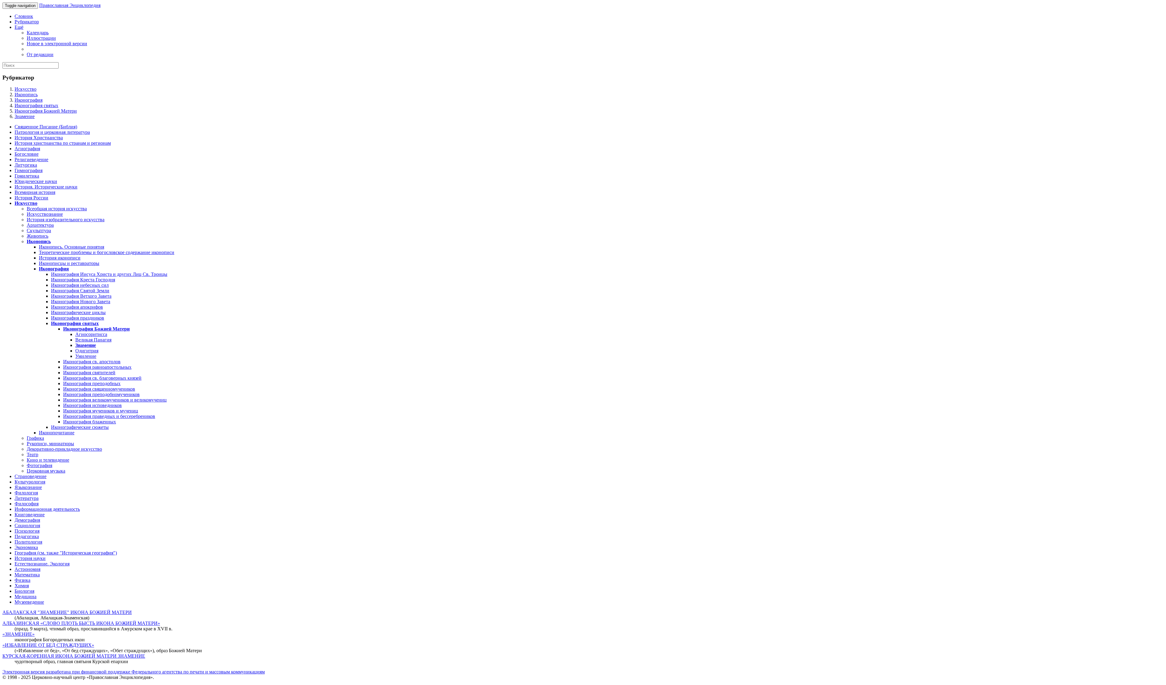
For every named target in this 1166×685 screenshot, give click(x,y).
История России (31, 197)
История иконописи (59, 257)
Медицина (25, 596)
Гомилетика (27, 175)
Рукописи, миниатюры (50, 443)
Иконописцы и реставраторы (69, 263)
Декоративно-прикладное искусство (64, 449)
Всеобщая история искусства (57, 208)
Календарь (38, 32)
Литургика (26, 165)
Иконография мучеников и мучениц (100, 410)
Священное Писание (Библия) (46, 126)
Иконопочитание (56, 432)
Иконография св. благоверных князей (102, 378)
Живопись (37, 236)
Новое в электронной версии (57, 43)
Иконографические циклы (78, 312)
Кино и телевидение (48, 460)
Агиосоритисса (91, 334)
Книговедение (30, 514)
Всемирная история (35, 192)
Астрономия (27, 569)
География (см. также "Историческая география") (66, 552)
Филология (26, 492)
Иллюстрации (41, 38)
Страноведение (30, 476)
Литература (27, 498)
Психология (27, 531)
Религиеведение (31, 159)
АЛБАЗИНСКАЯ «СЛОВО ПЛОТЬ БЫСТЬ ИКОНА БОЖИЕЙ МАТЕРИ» (81, 623)
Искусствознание (45, 214)
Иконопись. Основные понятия (71, 246)
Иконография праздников (77, 317)
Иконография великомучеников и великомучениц (115, 399)
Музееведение (29, 602)
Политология (28, 541)
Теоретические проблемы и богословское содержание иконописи (106, 252)
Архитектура (40, 225)
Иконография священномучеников (99, 389)
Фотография (39, 465)
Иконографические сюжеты (80, 427)
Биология (24, 591)
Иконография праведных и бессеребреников (109, 416)
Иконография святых (36, 105)
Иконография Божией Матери (46, 111)
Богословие (27, 154)
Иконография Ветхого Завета (81, 296)
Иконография (29, 100)
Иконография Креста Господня (83, 279)
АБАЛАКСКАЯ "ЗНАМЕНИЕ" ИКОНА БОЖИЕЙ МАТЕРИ (67, 612)
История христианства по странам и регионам (63, 143)
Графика (35, 438)
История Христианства (39, 137)
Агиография (27, 148)
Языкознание (28, 487)
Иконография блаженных (89, 421)
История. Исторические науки (46, 186)
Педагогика (27, 536)
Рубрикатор (27, 21)
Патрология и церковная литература (52, 132)
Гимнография (29, 170)
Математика (27, 574)
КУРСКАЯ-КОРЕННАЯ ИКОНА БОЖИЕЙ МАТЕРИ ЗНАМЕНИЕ (73, 656)
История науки (30, 558)
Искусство (25, 89)
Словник (24, 16)
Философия (27, 503)
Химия (22, 585)
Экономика (26, 547)
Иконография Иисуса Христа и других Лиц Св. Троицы (109, 274)
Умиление (85, 356)
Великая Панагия (93, 339)
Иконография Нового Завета (80, 301)
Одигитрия (86, 350)
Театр (32, 454)
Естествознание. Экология (42, 563)
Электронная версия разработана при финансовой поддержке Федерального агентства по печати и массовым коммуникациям (133, 671)
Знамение (25, 116)
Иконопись (26, 94)
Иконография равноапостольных (97, 367)
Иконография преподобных (92, 383)
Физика (22, 580)
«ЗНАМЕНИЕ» (18, 634)
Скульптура (39, 230)
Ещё (19, 27)
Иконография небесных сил (80, 285)
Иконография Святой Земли (80, 290)
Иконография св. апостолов (92, 361)
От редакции (40, 54)
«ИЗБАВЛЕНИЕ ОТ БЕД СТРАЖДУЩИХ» (48, 645)
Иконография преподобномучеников (101, 394)
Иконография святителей (89, 372)
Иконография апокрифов (77, 307)
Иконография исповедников (92, 405)
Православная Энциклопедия (70, 5)
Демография (27, 520)
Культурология (30, 481)
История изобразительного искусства (65, 219)
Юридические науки (36, 181)
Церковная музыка (46, 470)
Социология (27, 525)
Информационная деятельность (47, 509)
